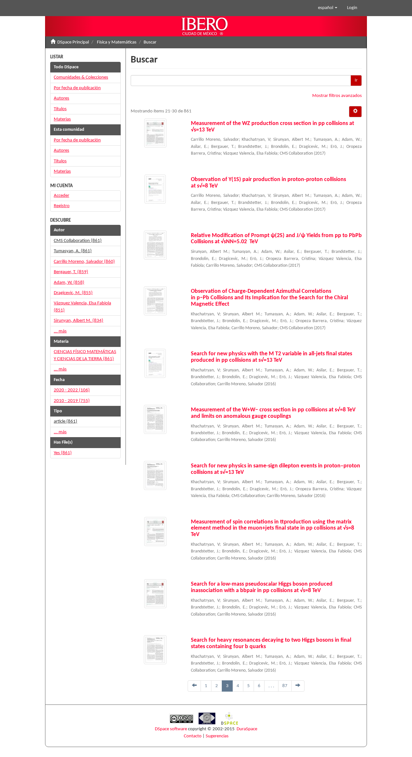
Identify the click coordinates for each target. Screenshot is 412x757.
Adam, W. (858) (69, 282)
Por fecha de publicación (77, 88)
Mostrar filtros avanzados (337, 95)
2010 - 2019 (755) (72, 400)
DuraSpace (247, 729)
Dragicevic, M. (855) (73, 293)
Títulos (60, 109)
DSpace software (171, 729)
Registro (62, 206)
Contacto (192, 736)
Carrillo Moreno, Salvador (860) (84, 261)
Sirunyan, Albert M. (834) (78, 320)
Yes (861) (63, 453)
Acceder (61, 195)
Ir (356, 80)
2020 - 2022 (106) (72, 390)
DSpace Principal (73, 42)
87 (284, 686)
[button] (327, 8)
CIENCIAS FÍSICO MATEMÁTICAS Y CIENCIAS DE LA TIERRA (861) (85, 355)
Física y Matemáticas (116, 42)
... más (60, 331)
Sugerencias (217, 736)
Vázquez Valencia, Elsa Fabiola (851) (82, 306)
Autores (61, 98)
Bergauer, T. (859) (71, 272)
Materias (62, 119)
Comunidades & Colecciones (81, 77)
